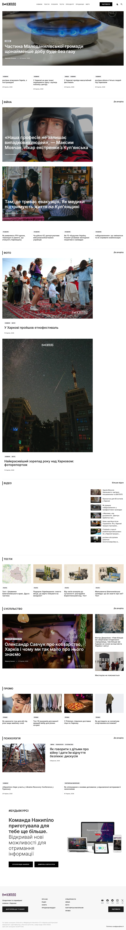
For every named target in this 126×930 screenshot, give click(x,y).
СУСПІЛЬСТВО (13, 608)
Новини (7, 41)
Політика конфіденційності (115, 926)
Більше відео (118, 483)
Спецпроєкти (70, 899)
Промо (5, 717)
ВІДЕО (8, 483)
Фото (13, 323)
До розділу (119, 102)
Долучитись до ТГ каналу (15, 909)
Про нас (45, 899)
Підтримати (106, 4)
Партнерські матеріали (72, 783)
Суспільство (17, 639)
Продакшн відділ (48, 908)
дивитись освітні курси (46, 864)
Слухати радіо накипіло (20, 864)
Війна (52, 744)
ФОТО (7, 252)
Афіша (67, 76)
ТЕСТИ (8, 559)
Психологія (59, 744)
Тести (5, 588)
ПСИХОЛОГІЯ (12, 738)
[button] (117, 4)
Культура (8, 639)
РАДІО (44, 902)
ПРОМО (8, 688)
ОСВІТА (44, 905)
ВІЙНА (8, 102)
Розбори (5, 232)
